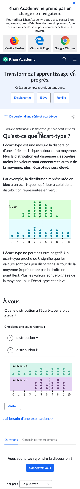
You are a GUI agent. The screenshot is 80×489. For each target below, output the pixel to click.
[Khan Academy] (18, 59)
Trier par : (11, 483)
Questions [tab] (11, 439)
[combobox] (35, 484)
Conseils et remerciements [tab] (39, 439)
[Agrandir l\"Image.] (40, 221)
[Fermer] (74, 3)
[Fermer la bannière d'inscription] (73, 71)
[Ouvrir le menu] (75, 59)
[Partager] (73, 116)
